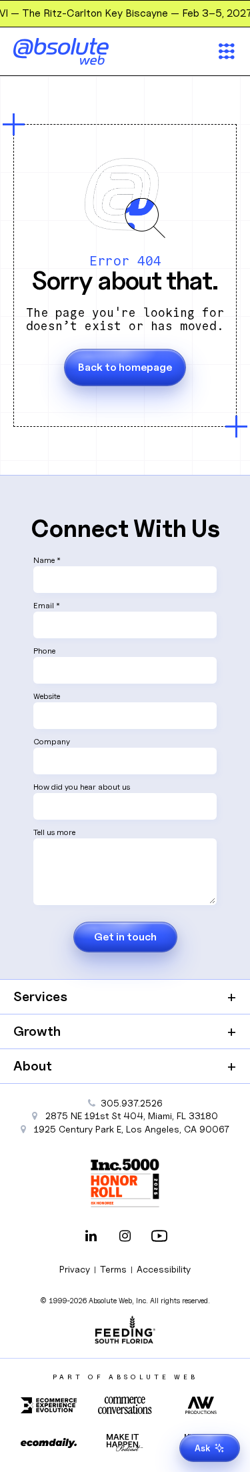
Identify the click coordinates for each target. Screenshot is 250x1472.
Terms (113, 1269)
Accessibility (164, 1269)
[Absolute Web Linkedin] (91, 1237)
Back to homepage (125, 367)
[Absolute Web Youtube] (159, 1237)
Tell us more (54, 832)
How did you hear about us (81, 787)
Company (51, 741)
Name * (47, 560)
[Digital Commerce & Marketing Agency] (80, 51)
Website (46, 696)
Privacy (74, 1269)
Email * (46, 605)
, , (131, 1129)
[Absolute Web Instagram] (125, 1237)
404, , (131, 1115)
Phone (44, 651)
